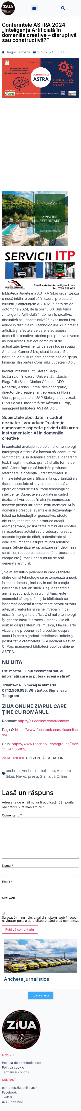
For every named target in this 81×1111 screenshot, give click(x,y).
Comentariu (12, 815)
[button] (34, 8)
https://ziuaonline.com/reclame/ (43, 721)
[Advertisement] (40, 146)
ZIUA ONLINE (13, 758)
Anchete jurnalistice (38, 771)
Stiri (43, 776)
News (21, 776)
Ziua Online (57, 776)
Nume (7, 865)
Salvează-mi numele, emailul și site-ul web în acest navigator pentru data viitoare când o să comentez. (40, 919)
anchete (13, 771)
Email (7, 881)
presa (33, 776)
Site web (8, 897)
